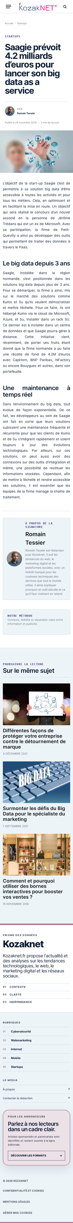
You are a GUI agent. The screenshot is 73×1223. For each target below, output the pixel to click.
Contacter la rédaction (36, 1098)
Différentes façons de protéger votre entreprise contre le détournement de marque (34, 739)
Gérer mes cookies (17, 1212)
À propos (36, 1089)
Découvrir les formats (36, 1155)
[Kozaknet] (38, 6)
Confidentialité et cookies (23, 1190)
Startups (22, 23)
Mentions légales (16, 1201)
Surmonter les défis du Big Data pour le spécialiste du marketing (34, 813)
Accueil (9, 23)
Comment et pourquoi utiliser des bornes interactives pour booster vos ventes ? (33, 889)
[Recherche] (64, 6)
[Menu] (8, 6)
